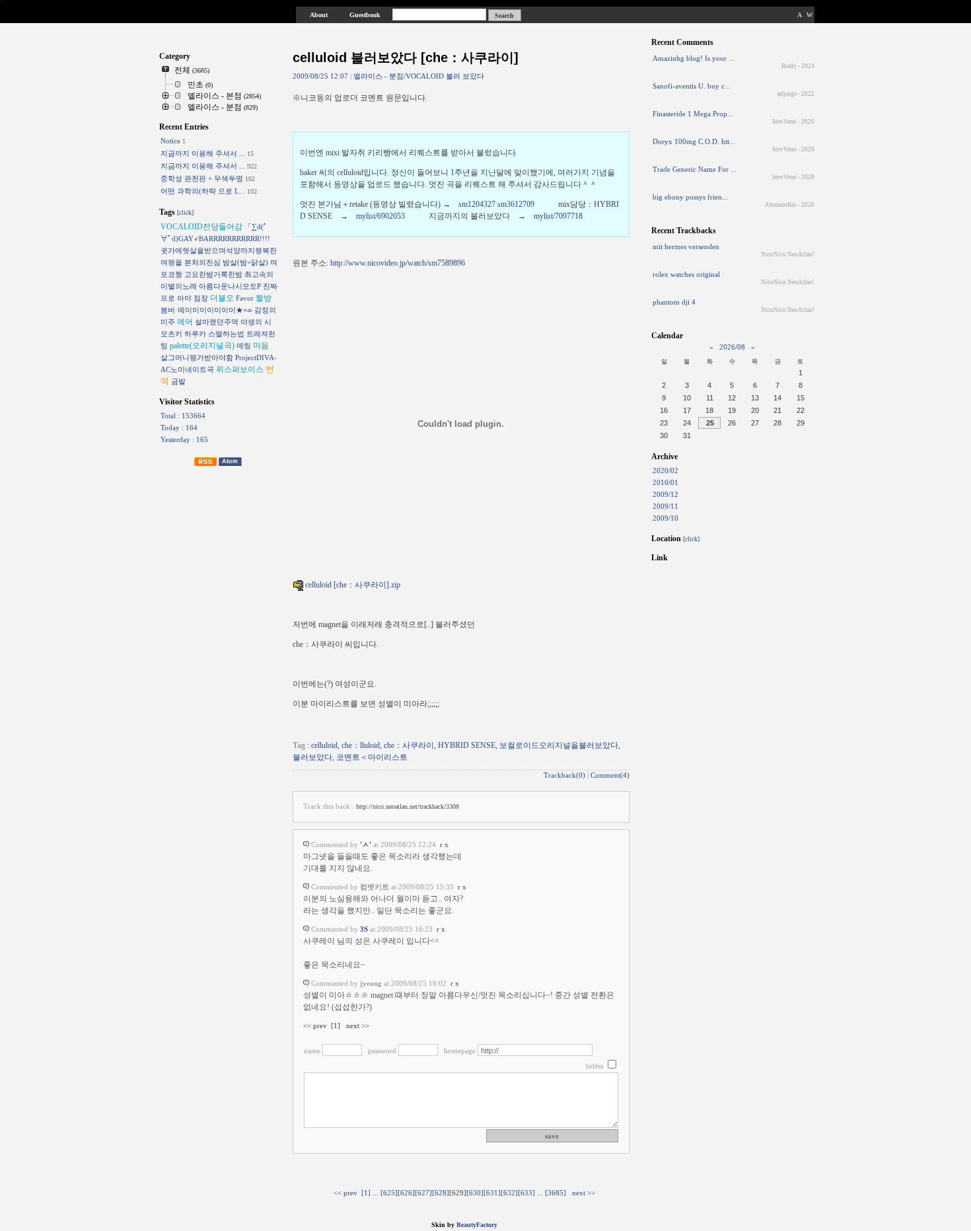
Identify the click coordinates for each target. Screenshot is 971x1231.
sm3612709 (515, 204)
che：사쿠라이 (409, 745)
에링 (243, 346)
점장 (201, 298)
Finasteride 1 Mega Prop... (693, 114)
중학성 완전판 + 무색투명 (202, 178)
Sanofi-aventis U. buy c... (692, 86)
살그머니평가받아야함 (197, 357)
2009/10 (665, 518)
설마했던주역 (216, 322)
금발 (178, 381)
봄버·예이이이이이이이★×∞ (206, 310)
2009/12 (665, 494)
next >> (583, 1193)
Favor (245, 298)
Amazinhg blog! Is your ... (694, 58)
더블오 (222, 298)
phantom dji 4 (674, 302)
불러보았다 (312, 757)
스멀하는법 (226, 334)
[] (366, 1193)
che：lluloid (361, 745)
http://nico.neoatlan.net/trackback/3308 (407, 806)
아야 (184, 298)
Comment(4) (610, 775)
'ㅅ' (365, 844)
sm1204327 (476, 204)
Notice (170, 141)
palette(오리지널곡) (202, 345)
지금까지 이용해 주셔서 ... (203, 153)
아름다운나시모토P (230, 286)
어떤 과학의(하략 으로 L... (203, 191)
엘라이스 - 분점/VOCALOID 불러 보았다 (418, 76)
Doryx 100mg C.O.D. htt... (694, 141)
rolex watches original (686, 274)
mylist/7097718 (558, 216)
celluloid (324, 745)
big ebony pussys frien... (690, 197)
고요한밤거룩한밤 (213, 274)
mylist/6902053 (380, 216)
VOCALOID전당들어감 (201, 226)
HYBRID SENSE (466, 745)
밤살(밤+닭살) (245, 262)
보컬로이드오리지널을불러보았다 (558, 745)
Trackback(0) (564, 775)
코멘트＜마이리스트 (372, 757)
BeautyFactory (476, 1224)
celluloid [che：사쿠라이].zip (351, 584)
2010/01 (665, 482)
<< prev (345, 1193)
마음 (261, 345)
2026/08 (732, 347)
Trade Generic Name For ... (695, 169)
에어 (185, 321)
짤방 (263, 298)
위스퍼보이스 (240, 369)
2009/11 (665, 506)
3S (364, 929)
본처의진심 (202, 262)
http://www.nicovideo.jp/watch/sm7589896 (397, 263)
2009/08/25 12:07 (320, 76)
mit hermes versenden (686, 246)
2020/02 (665, 470)
